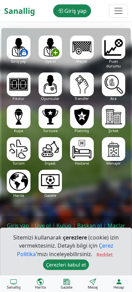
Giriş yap (75, 11)
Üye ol (43, 225)
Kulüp (64, 225)
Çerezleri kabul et (66, 265)
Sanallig (19, 10)
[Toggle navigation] (118, 11)
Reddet (104, 254)
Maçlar (116, 225)
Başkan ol (89, 225)
